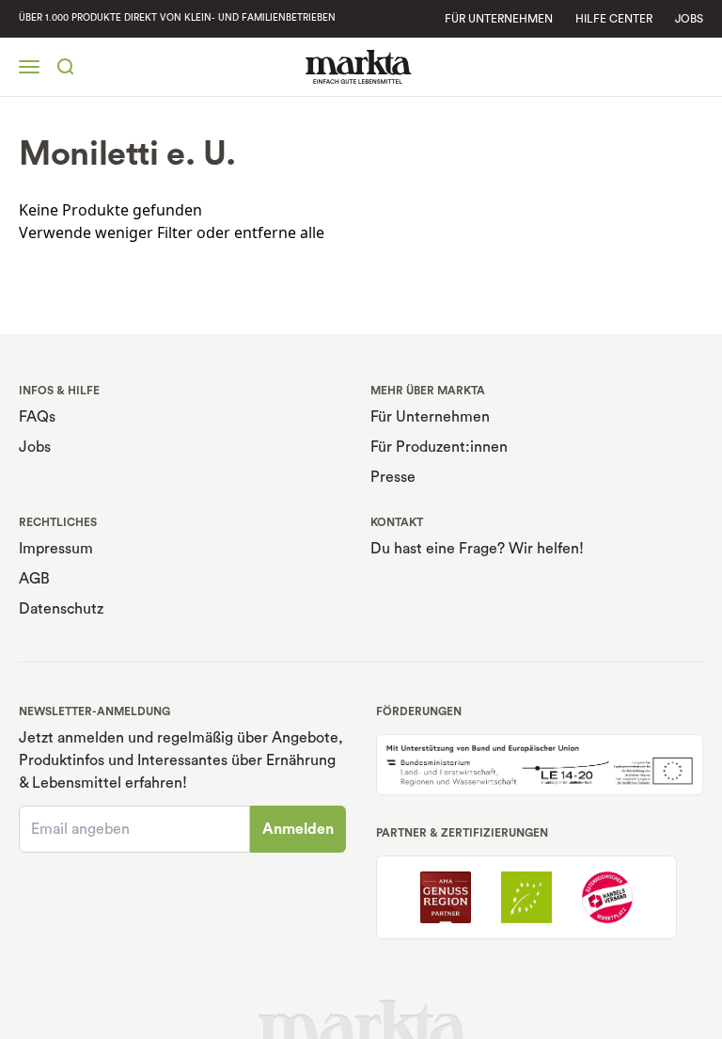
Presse (393, 477)
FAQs (37, 416)
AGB (34, 578)
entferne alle (279, 232)
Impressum (56, 548)
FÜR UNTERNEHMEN (499, 18)
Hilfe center (613, 18)
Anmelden (298, 829)
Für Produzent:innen (439, 447)
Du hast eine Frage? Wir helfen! (477, 548)
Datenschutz (61, 608)
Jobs (689, 18)
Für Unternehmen (430, 416)
